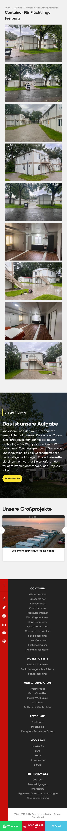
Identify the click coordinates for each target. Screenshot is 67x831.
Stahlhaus (37, 722)
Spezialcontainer (37, 635)
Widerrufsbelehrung (38, 798)
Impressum (37, 788)
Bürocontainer (38, 598)
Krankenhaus (37, 760)
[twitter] (4, 607)
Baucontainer (37, 603)
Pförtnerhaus (37, 688)
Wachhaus (38, 702)
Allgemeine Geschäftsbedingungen (38, 793)
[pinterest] (4, 641)
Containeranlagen (37, 626)
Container (33, 517)
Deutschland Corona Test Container (33, 550)
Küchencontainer (37, 645)
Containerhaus (37, 608)
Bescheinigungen (37, 784)
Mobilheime (37, 726)
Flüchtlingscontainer (37, 617)
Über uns (38, 779)
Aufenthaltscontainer (37, 649)
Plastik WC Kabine (37, 664)
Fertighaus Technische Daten (37, 731)
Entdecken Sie (12, 478)
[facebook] (4, 599)
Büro (37, 750)
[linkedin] (4, 624)
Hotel (38, 755)
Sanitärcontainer (37, 673)
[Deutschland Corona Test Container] (33, 533)
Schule (37, 764)
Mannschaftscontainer (37, 631)
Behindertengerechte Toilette (37, 669)
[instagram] (4, 616)
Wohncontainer (37, 594)
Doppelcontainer (37, 622)
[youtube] (4, 632)
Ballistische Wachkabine (37, 707)
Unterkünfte (37, 746)
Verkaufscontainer (37, 612)
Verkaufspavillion (37, 693)
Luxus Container (38, 640)
